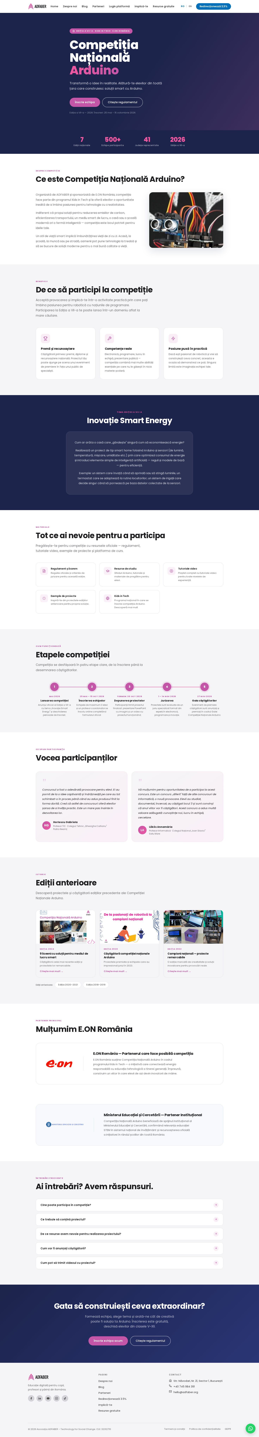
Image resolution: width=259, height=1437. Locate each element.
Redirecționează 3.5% (112, 1399)
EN (190, 6)
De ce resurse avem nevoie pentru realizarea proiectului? (129, 1234)
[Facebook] (31, 1398)
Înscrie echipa (85, 102)
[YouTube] (48, 1398)
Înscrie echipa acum (108, 1341)
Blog (85, 6)
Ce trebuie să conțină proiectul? (129, 1219)
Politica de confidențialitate (205, 1429)
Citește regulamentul (122, 102)
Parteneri (98, 6)
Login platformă (119, 6)
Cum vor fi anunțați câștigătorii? (129, 1248)
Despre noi (70, 6)
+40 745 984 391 (184, 1386)
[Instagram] (56, 1398)
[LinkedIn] (39, 1398)
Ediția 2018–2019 (95, 984)
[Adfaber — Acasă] (37, 6)
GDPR (228, 1429)
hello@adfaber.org (186, 1392)
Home (54, 6)
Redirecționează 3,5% (213, 6)
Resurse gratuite (163, 6)
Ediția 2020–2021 (68, 984)
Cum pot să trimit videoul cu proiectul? (129, 1262)
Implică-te (141, 6)
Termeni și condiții (174, 1429)
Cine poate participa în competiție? (129, 1205)
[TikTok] (65, 1398)
